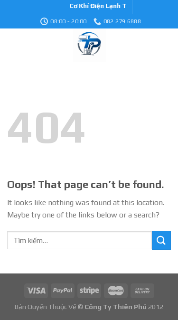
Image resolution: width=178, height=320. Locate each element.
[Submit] (161, 240)
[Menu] (13, 45)
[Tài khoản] (142, 45)
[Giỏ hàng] (166, 45)
